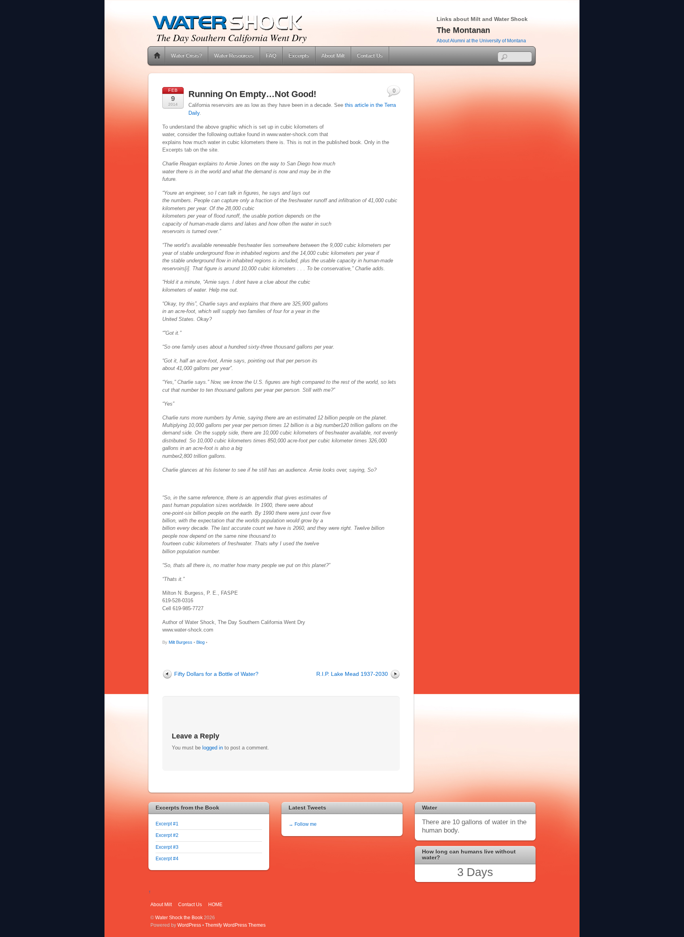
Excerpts (299, 56)
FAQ (271, 56)
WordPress (189, 925)
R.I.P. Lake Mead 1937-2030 (352, 674)
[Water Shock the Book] (227, 29)
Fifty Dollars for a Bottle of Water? (216, 674)
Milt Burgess (180, 642)
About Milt (333, 56)
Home (157, 56)
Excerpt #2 (167, 835)
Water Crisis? (186, 56)
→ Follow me (303, 824)
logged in (212, 748)
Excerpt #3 (167, 847)
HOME (215, 904)
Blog (200, 642)
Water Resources (234, 56)
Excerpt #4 (167, 858)
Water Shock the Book (179, 917)
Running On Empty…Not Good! (252, 94)
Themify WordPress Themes (235, 925)
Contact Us (370, 56)
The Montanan (463, 30)
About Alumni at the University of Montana (481, 41)
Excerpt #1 (167, 823)
